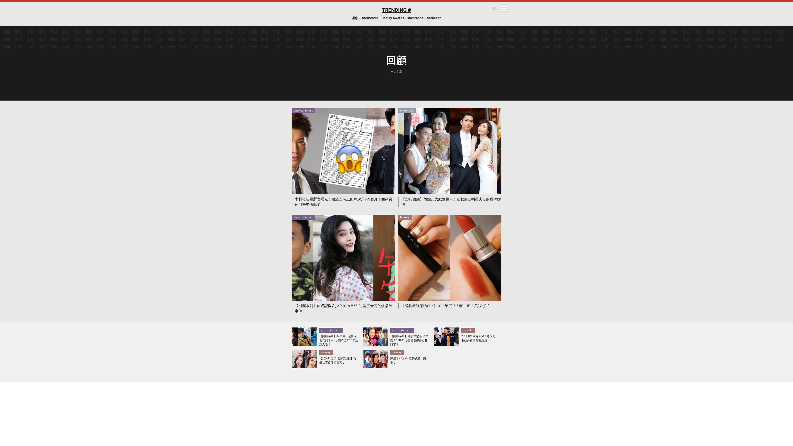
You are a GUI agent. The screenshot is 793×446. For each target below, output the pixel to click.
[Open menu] (504, 8)
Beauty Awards (393, 18)
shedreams (370, 18)
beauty (405, 217)
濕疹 (355, 18)
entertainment (303, 110)
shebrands (415, 18)
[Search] (494, 8)
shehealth (433, 18)
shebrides (407, 110)
